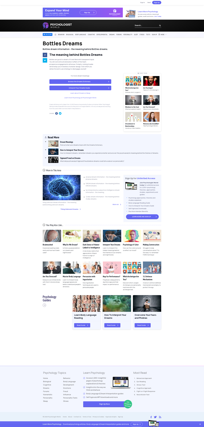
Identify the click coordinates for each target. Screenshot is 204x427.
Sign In (142, 2)
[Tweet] (44, 60)
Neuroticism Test (143, 395)
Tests (148, 34)
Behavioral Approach (144, 378)
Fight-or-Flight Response (146, 391)
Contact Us (77, 417)
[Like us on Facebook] (151, 416)
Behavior (61, 34)
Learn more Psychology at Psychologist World (80, 98)
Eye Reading (141, 382)
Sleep (136, 34)
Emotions (67, 388)
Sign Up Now (115, 404)
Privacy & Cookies (98, 417)
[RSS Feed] (160, 416)
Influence (67, 394)
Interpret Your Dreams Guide (79, 88)
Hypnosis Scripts (111, 417)
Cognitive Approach (144, 388)
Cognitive (91, 34)
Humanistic (47, 394)
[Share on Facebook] (44, 55)
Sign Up (156, 2)
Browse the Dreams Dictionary (79, 82)
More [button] (162, 34)
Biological (70, 34)
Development (68, 385)
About (70, 417)
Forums (119, 34)
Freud (65, 391)
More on (116, 204)
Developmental (102, 34)
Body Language (80, 34)
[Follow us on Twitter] (155, 417)
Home (45, 378)
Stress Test (141, 385)
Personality (127, 34)
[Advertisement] (142, 56)
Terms (87, 417)
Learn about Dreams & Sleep (80, 93)
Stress (142, 34)
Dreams (112, 34)
